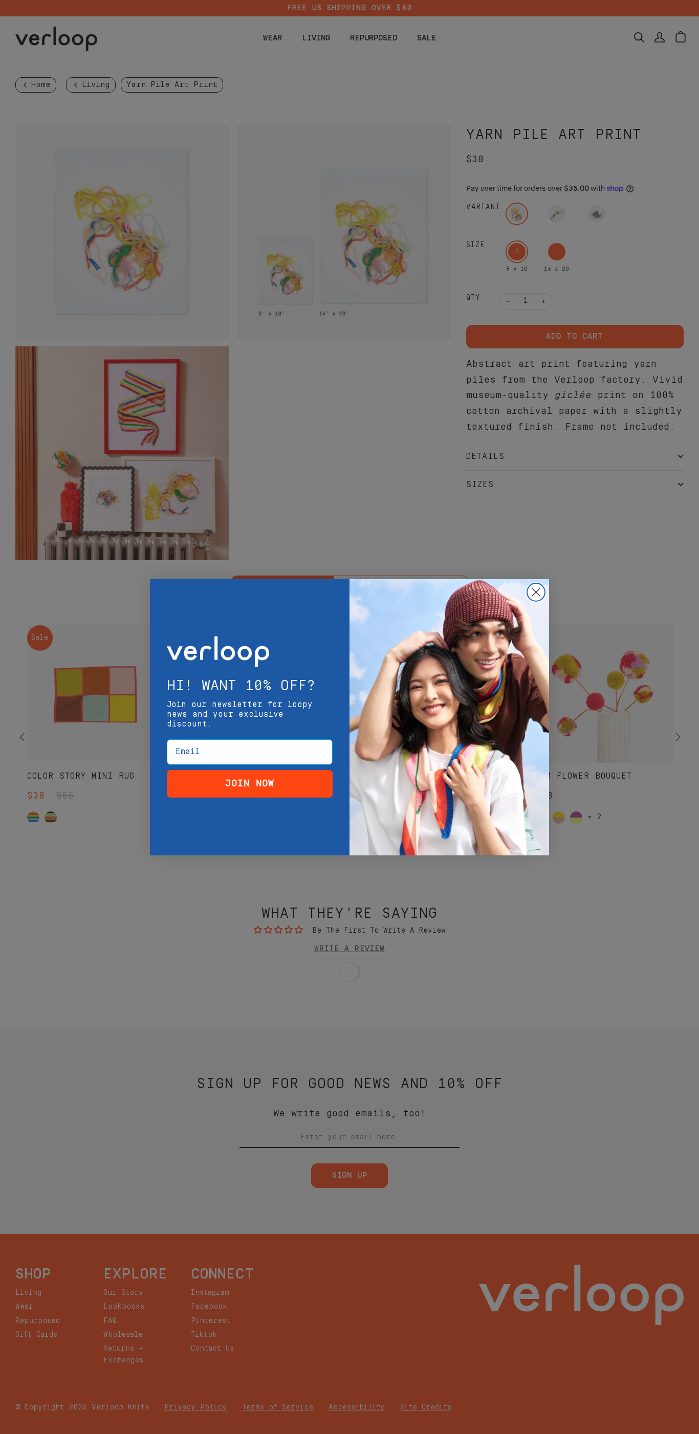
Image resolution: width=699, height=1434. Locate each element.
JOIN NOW (249, 783)
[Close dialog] (536, 592)
